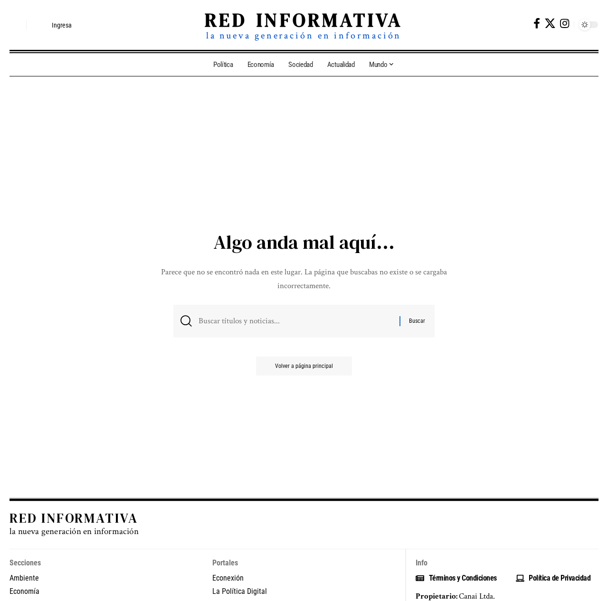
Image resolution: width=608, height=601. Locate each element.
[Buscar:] (295, 321)
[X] (550, 23)
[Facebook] (536, 23)
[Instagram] (564, 23)
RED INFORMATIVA (304, 20)
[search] (16, 25)
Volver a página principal (304, 366)
